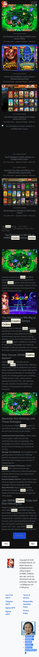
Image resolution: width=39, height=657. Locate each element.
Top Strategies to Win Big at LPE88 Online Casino (19, 212)
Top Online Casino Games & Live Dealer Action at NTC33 (19, 118)
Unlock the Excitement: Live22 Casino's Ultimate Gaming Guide (19, 78)
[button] (34, 4)
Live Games (9, 226)
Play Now (19, 536)
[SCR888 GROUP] (5, 4)
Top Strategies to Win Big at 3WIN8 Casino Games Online (19, 38)
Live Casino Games (19, 34)
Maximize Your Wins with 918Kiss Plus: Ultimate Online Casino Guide (19, 171)
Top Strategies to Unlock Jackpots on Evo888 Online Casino (19, 158)
